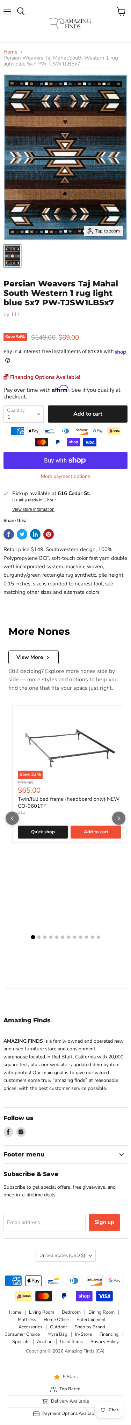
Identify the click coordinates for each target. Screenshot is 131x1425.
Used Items (71, 1342)
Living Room (41, 1312)
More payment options (65, 476)
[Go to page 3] (44, 937)
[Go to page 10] (86, 937)
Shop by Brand (90, 1327)
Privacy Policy (104, 1342)
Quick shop (43, 832)
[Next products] (118, 818)
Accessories (30, 1327)
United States (62, 1255)
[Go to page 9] (80, 937)
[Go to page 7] (68, 937)
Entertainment (91, 1319)
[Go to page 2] (39, 937)
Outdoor (58, 1327)
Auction (44, 1342)
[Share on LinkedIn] (35, 534)
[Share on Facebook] (8, 534)
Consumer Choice (22, 1334)
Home (10, 52)
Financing (109, 1334)
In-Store (83, 1334)
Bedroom (71, 1312)
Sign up (104, 1222)
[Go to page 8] (74, 937)
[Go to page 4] (50, 937)
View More (29, 657)
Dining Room (101, 1312)
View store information (33, 509)
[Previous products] (12, 818)
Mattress (27, 1319)
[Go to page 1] (33, 937)
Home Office (56, 1319)
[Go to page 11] (92, 937)
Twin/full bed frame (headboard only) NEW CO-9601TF (69, 802)
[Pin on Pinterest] (48, 534)
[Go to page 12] (98, 937)
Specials (20, 1342)
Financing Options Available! (44, 377)
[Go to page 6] (62, 937)
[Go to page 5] (56, 937)
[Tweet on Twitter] (22, 534)
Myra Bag (57, 1334)
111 (15, 314)
